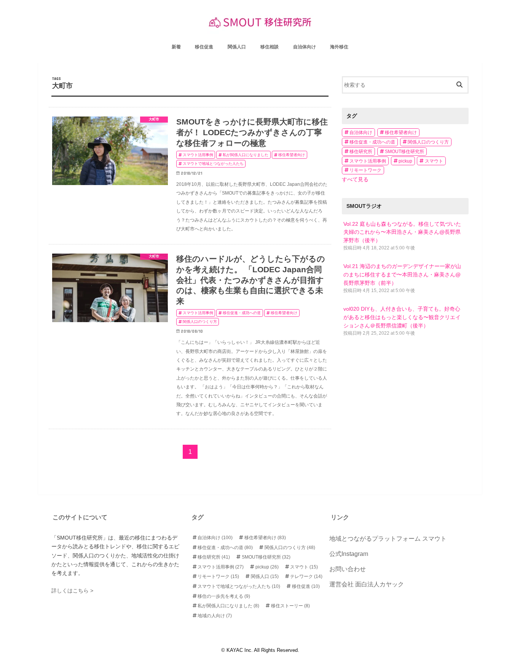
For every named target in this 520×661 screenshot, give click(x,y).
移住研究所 (360, 151)
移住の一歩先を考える (224, 596)
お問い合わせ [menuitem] (347, 569)
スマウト (434, 161)
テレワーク (306, 576)
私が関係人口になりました (228, 605)
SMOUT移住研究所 (404, 151)
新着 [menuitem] (176, 46)
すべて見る (355, 179)
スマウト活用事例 (367, 161)
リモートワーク (365, 170)
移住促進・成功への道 (372, 142)
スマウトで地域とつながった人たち (239, 586)
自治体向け (360, 132)
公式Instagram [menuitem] (348, 554)
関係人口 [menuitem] (237, 46)
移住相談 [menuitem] (269, 46)
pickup (405, 161)
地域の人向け (215, 615)
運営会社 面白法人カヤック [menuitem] (366, 584)
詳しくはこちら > (72, 591)
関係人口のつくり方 (428, 142)
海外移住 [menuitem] (339, 46)
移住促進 (306, 586)
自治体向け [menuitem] (304, 46)
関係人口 (265, 576)
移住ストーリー (290, 605)
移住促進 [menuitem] (204, 46)
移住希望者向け (401, 132)
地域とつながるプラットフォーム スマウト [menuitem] (388, 538)
